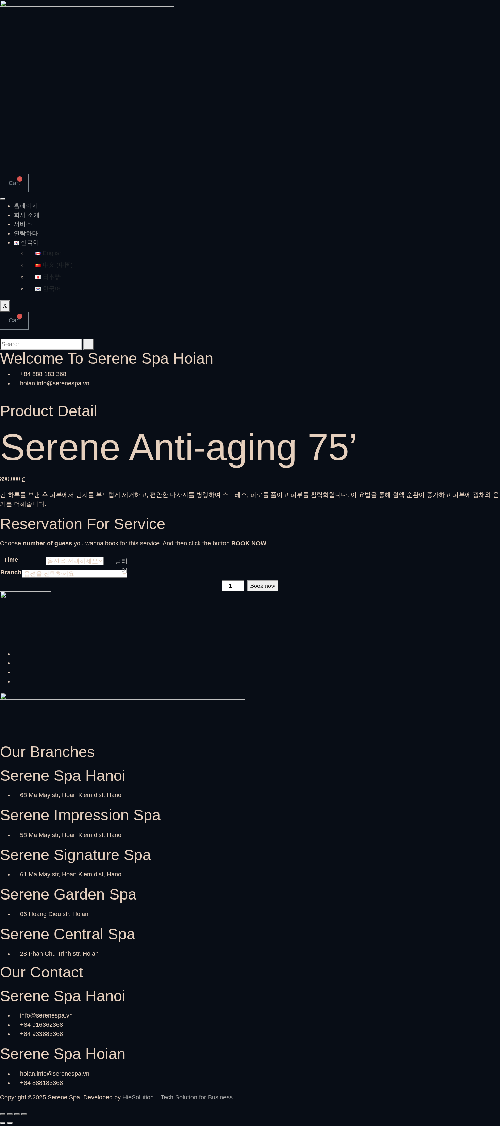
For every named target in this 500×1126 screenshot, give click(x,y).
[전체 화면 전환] (10, 1114)
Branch (10, 572)
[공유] (17, 1114)
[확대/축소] (2, 1114)
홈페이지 (26, 205)
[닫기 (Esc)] (24, 1114)
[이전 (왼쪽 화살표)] (2, 1123)
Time (11, 559)
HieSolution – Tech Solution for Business (177, 1097)
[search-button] (88, 344)
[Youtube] (16, 681)
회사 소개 (27, 215)
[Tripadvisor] (16, 672)
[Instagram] (16, 662)
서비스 (23, 224)
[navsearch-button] (2, 334)
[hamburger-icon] (2, 199)
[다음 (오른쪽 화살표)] (10, 1123)
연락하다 (26, 233)
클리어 (121, 566)
